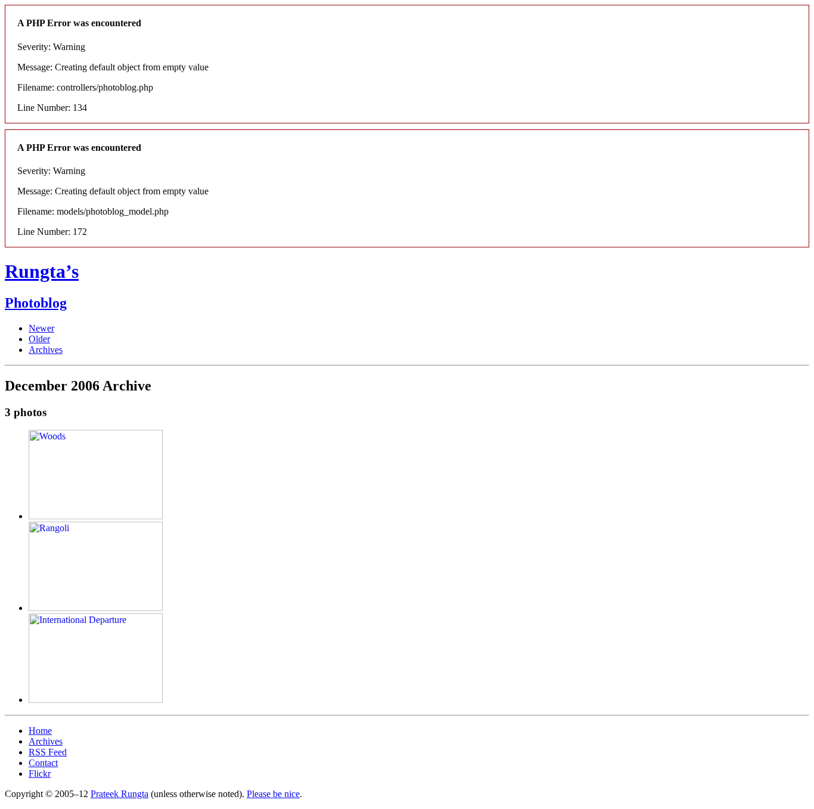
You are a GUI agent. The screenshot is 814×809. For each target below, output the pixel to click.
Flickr (40, 773)
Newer (41, 328)
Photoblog (36, 303)
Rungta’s (42, 271)
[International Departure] (96, 700)
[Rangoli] (96, 608)
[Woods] (96, 516)
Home (40, 731)
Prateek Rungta (119, 794)
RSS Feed (48, 752)
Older (39, 339)
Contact (43, 763)
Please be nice (273, 794)
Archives (46, 350)
